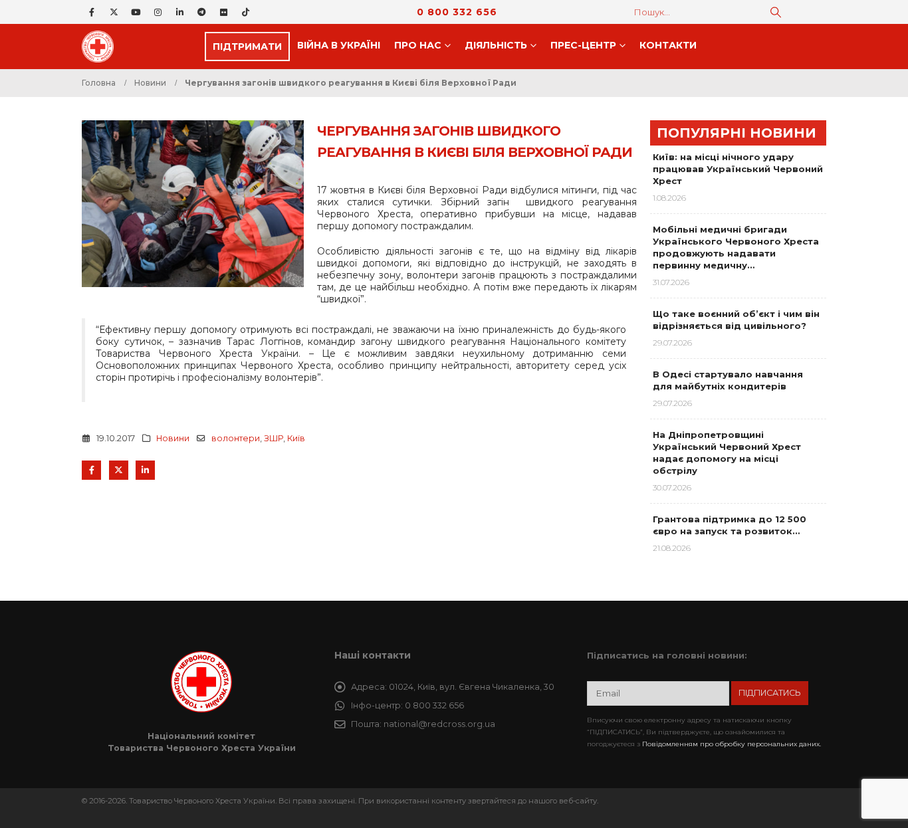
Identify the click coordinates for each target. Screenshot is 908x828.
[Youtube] (135, 12)
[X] (113, 12)
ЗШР (273, 438)
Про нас (417, 45)
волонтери (235, 438)
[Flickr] (223, 12)
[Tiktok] (245, 12)
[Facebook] (91, 12)
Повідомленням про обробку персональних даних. (731, 744)
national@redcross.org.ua (439, 724)
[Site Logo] (102, 46)
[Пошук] (775, 12)
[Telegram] (201, 12)
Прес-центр (583, 45)
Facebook (91, 470)
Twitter (118, 470)
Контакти (668, 45)
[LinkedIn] (179, 12)
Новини (172, 438)
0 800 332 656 (457, 12)
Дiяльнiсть (496, 45)
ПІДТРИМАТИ (247, 46)
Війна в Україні (338, 45)
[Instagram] (157, 12)
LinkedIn (145, 470)
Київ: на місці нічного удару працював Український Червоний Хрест (738, 169)
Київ (296, 438)
